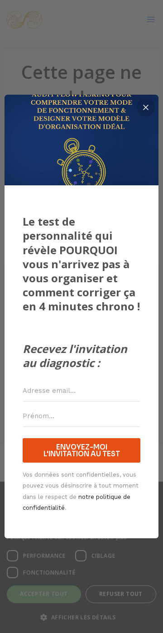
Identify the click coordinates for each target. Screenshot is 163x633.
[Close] (146, 107)
